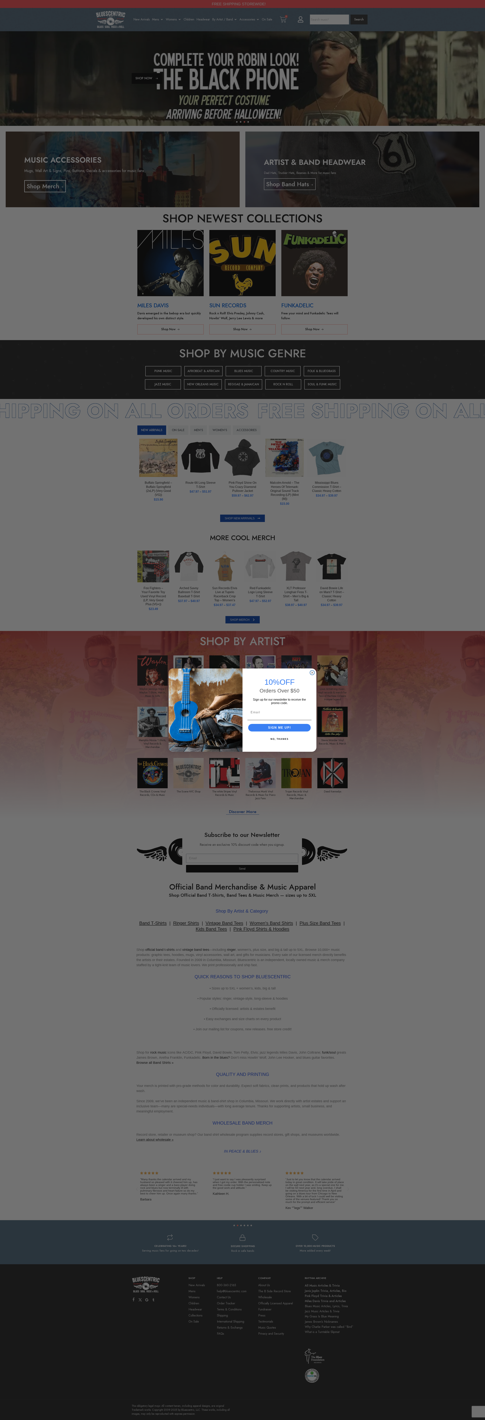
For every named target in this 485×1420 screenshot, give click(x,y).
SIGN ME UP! (279, 727)
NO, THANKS (280, 739)
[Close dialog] (312, 672)
